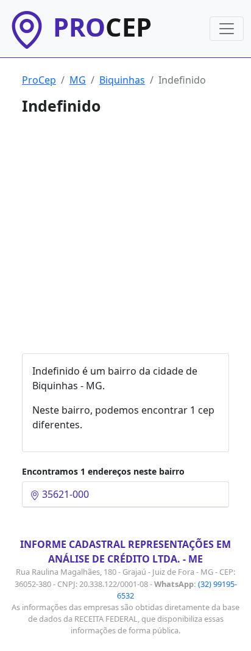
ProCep (39, 80)
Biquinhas (122, 80)
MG (77, 80)
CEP (102, 27)
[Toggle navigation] (227, 28)
